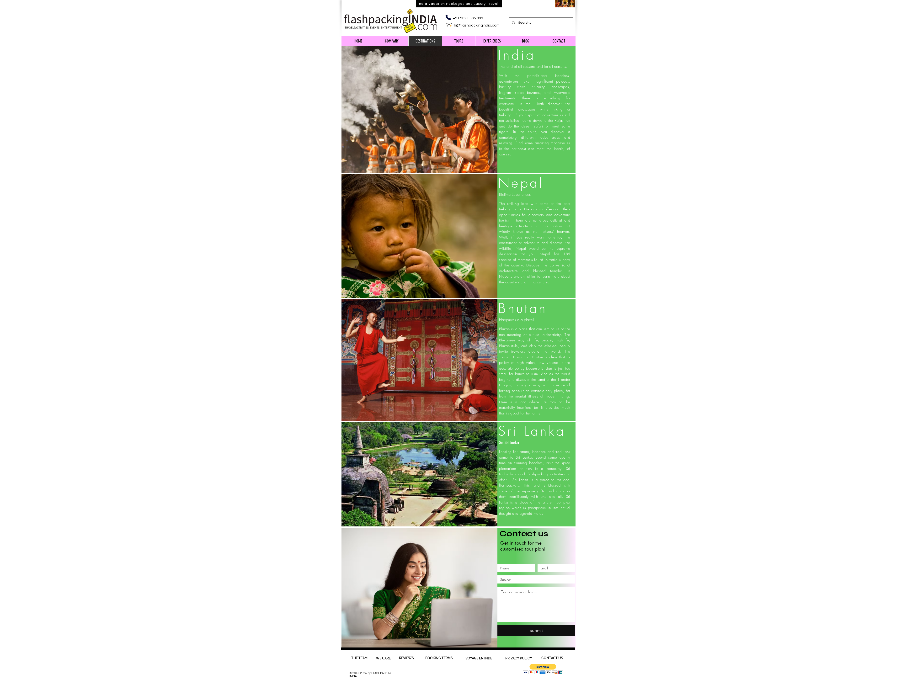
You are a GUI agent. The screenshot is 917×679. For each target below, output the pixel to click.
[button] (542, 669)
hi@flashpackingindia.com (477, 25)
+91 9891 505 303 (468, 18)
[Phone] (448, 17)
